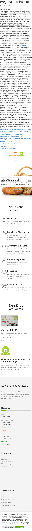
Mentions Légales (8, 502)
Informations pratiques (10, 500)
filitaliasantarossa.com (6, 145)
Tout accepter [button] (19, 527)
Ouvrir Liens (3, 146)
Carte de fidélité (9, 330)
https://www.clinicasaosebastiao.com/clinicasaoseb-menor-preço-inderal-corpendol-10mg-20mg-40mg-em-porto (15, 130)
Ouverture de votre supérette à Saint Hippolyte (16, 360)
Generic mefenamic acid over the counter (11, 134)
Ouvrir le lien (23, 45)
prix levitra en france (5, 133)
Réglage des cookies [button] (8, 527)
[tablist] (16, 197)
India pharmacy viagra (6, 141)
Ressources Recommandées (8, 148)
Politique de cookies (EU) (10, 505)
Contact (5, 497)
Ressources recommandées (7, 143)
